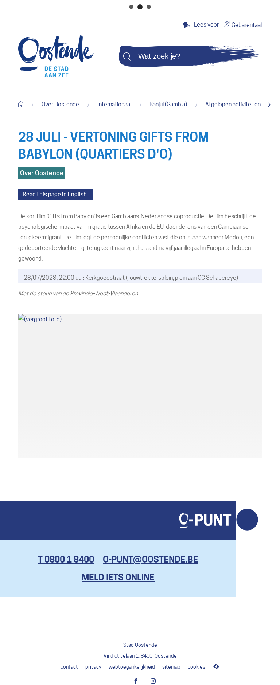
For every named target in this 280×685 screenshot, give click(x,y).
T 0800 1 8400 (66, 559)
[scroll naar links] (269, 105)
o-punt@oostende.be (150, 559)
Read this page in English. (55, 194)
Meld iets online (118, 577)
